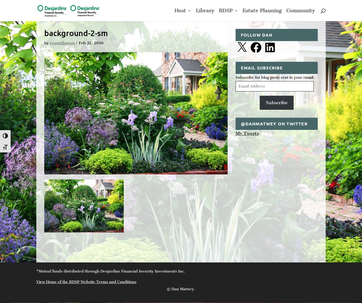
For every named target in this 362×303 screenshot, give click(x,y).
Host (180, 11)
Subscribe (277, 102)
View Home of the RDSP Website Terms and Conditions (86, 282)
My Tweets (247, 133)
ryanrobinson (62, 43)
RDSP (226, 11)
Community (300, 11)
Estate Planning (262, 11)
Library (205, 11)
